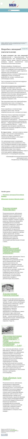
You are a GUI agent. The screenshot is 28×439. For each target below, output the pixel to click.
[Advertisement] (14, 27)
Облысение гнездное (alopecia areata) (12, 199)
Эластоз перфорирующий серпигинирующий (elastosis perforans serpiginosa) (12, 249)
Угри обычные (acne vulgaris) (12, 378)
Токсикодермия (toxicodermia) (10, 209)
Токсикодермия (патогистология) (11, 294)
